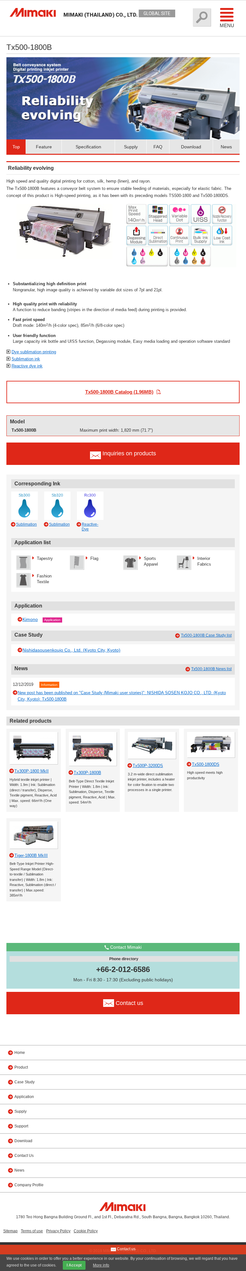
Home (19, 1052)
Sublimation (26, 524)
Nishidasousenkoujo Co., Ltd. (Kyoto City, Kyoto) (71, 650)
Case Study (24, 1082)
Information (49, 684)
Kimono (30, 619)
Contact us (125, 1249)
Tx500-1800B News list (211, 669)
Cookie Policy (86, 1231)
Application (52, 620)
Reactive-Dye (90, 526)
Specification (88, 146)
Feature (44, 146)
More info (101, 1265)
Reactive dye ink (27, 366)
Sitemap (10, 1231)
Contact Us (24, 1155)
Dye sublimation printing (34, 351)
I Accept (74, 1265)
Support (21, 1126)
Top (16, 146)
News (226, 146)
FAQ (157, 146)
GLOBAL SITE (157, 13)
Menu (227, 25)
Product (21, 1067)
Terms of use (32, 1231)
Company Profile (29, 1185)
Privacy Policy (58, 1231)
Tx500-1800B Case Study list (206, 635)
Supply (131, 146)
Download (191, 146)
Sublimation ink (26, 359)
